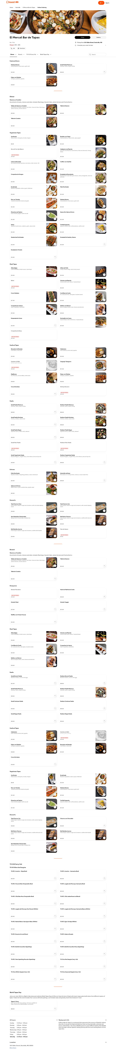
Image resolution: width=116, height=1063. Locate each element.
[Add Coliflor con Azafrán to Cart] (104, 168)
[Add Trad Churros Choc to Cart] (55, 511)
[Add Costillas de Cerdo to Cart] (104, 300)
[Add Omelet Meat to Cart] (55, 609)
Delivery (99, 37)
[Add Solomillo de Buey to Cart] (104, 480)
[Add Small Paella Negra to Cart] (55, 437)
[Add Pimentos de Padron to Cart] (55, 219)
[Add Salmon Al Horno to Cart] (55, 492)
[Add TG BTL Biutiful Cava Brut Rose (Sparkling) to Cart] (104, 953)
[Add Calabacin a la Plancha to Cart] (104, 156)
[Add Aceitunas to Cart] (55, 143)
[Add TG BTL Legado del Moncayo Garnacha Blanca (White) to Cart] (104, 916)
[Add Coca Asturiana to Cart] (55, 393)
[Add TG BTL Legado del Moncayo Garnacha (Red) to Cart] (104, 890)
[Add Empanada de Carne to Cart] (55, 325)
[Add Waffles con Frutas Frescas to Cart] (55, 621)
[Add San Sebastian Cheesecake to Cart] (55, 523)
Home (11, 7)
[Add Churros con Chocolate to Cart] (104, 825)
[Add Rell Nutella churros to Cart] (55, 536)
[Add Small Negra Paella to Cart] (55, 720)
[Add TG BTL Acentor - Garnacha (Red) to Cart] (104, 878)
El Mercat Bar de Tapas (29, 7)
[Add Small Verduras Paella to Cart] (55, 708)
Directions (13, 1048)
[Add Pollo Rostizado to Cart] (55, 480)
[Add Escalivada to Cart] (55, 193)
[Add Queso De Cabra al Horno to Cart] (104, 219)
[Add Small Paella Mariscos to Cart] (104, 71)
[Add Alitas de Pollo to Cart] (104, 274)
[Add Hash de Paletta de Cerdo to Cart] (104, 596)
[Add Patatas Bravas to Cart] (55, 71)
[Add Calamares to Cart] (104, 356)
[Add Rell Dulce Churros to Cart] (104, 523)
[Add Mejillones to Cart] (55, 381)
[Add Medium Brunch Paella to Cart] (104, 683)
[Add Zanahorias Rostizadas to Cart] (55, 244)
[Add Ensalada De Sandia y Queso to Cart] (104, 244)
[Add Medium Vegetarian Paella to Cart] (104, 462)
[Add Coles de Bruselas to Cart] (55, 168)
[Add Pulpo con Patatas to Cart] (55, 84)
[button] (13, 54)
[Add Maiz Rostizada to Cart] (104, 193)
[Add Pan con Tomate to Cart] (55, 206)
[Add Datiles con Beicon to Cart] (104, 312)
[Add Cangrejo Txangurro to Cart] (104, 368)
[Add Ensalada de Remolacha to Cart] (104, 181)
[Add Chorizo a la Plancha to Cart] (104, 287)
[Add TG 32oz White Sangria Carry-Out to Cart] (55, 978)
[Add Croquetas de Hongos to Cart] (55, 181)
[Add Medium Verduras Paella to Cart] (104, 708)
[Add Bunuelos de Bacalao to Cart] (55, 356)
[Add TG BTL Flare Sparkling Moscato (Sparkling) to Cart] (55, 966)
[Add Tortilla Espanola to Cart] (104, 231)
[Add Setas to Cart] (55, 231)
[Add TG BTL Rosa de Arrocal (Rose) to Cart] (55, 941)
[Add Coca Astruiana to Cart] (55, 764)
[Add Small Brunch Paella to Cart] (55, 683)
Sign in (107, 3)
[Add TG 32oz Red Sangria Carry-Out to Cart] (104, 966)
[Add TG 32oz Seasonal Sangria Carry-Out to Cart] (104, 978)
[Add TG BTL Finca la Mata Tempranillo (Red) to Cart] (55, 890)
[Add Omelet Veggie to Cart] (104, 609)
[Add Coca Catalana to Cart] (55, 300)
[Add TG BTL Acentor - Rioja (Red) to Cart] (55, 878)
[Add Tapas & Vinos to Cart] (55, 1008)
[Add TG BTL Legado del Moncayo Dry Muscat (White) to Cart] (55, 916)
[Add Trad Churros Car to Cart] (104, 511)
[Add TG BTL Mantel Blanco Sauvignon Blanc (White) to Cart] (55, 928)
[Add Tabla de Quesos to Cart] (104, 112)
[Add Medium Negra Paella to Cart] (104, 720)
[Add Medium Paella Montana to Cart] (104, 424)
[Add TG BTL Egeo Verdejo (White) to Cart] (104, 928)
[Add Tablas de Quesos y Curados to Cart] (55, 112)
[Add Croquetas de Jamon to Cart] (55, 312)
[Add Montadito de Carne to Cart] (104, 325)
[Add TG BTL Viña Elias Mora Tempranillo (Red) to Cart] (55, 903)
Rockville (18, 7)
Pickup (82, 37)
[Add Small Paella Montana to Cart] (55, 424)
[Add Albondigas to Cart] (55, 274)
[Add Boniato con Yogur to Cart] (104, 143)
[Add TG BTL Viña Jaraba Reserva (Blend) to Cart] (104, 903)
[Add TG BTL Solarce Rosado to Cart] (104, 941)
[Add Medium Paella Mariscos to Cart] (104, 411)
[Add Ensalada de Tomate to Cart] (55, 256)
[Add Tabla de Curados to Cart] (55, 125)
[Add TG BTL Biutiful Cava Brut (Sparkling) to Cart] (55, 953)
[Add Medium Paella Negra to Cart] (104, 437)
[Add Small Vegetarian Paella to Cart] (55, 462)
